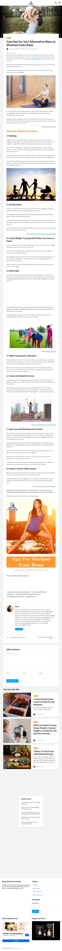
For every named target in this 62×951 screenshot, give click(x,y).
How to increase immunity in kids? (45, 486)
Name (8, 673)
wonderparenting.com (16, 948)
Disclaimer (35, 885)
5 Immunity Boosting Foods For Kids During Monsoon (43, 702)
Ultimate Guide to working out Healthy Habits (42, 234)
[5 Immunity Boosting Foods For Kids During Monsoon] (17, 704)
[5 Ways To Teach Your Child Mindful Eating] (17, 757)
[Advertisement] (31, 295)
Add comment (27, 48)
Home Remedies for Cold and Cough (45, 425)
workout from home (31, 596)
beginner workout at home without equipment (18, 592)
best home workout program (39, 592)
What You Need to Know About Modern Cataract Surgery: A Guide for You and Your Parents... (45, 729)
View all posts (19, 629)
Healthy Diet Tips (50, 351)
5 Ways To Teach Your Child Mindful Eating (43, 752)
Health (8, 37)
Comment (8, 653)
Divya (10, 48)
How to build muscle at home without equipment (28, 594)
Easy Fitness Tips (50, 127)
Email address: (35, 903)
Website (41, 673)
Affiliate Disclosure (38, 895)
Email (24, 673)
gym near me (10, 594)
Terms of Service (37, 891)
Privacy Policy (36, 888)
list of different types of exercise (15, 596)
